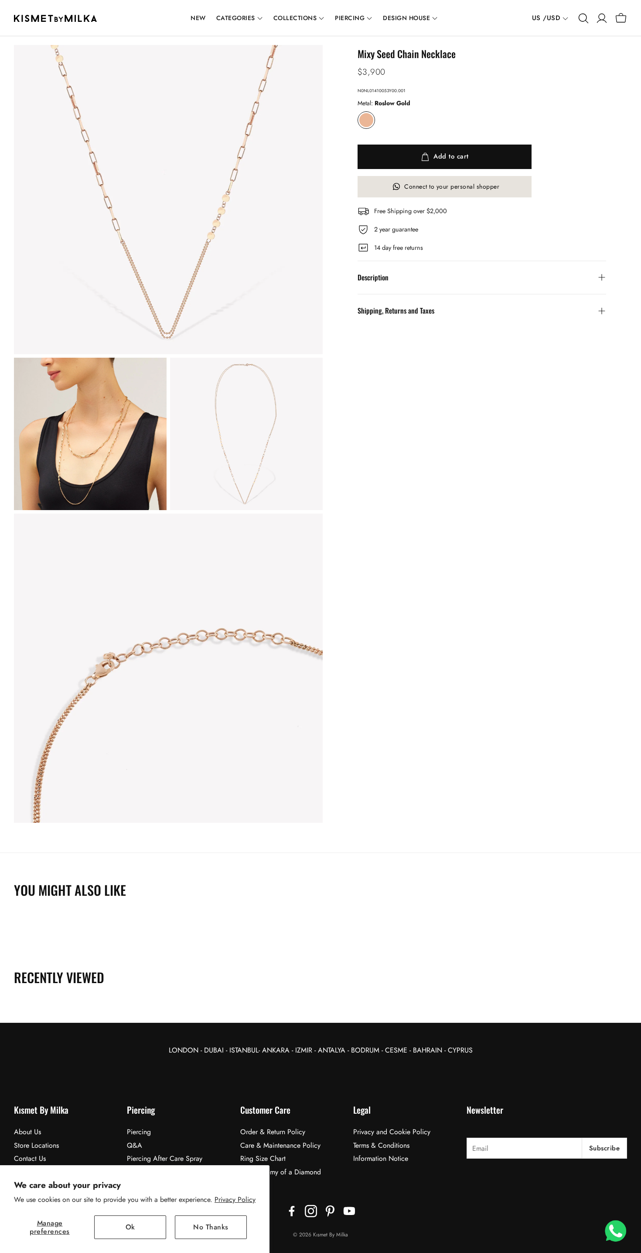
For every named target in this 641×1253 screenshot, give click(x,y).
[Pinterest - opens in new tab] (330, 1211)
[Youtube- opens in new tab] (349, 1211)
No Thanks (210, 1227)
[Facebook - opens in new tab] (292, 1211)
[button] (582, 18)
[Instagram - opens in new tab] (311, 1211)
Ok (130, 1227)
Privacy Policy (235, 1199)
